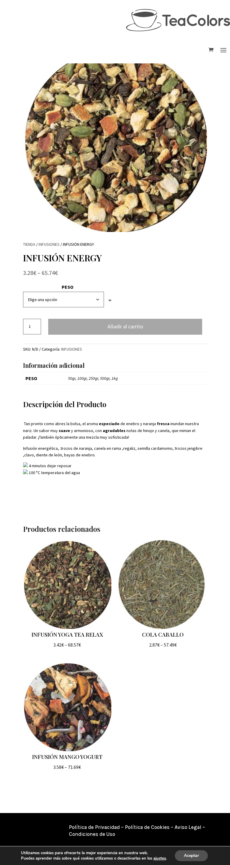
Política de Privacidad (94, 827)
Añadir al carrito (125, 326)
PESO (67, 287)
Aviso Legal (188, 827)
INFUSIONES (49, 244)
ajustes (159, 858)
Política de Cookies (147, 827)
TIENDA (29, 244)
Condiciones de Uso (92, 834)
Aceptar (191, 855)
